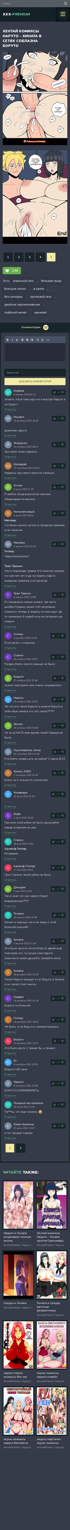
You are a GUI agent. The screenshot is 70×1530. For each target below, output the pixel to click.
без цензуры (13, 297)
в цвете (38, 289)
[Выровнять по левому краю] (22, 340)
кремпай (40, 312)
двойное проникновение (22, 305)
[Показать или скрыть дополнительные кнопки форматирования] (48, 340)
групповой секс (41, 297)
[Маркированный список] (37, 340)
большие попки (15, 289)
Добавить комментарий (35, 381)
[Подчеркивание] (17, 340)
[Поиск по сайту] (65, 3)
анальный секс (23, 281)
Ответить (10, 409)
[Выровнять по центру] (27, 340)
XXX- (16, 14)
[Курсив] (12, 340)
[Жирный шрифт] (7, 340)
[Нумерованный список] (42, 340)
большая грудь (51, 281)
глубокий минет (15, 312)
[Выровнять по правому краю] (32, 340)
